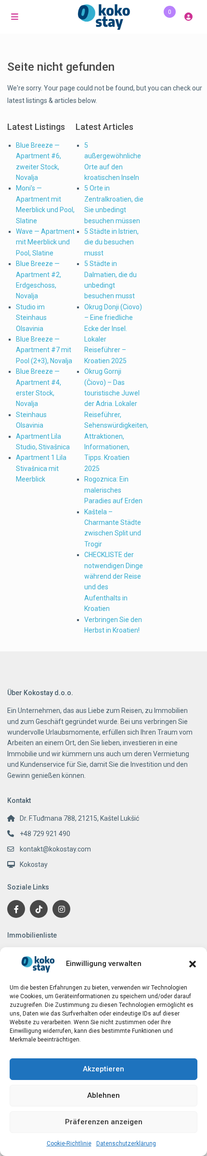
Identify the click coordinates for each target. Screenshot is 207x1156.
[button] (192, 964)
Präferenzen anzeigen (103, 1122)
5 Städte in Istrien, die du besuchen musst (111, 242)
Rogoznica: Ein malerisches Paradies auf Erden (113, 490)
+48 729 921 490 (45, 834)
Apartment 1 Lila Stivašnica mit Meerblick (41, 468)
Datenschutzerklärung (126, 1143)
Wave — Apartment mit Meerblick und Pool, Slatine (45, 242)
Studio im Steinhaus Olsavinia (31, 317)
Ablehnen (103, 1095)
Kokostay (34, 864)
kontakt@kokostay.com (55, 849)
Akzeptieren (103, 1069)
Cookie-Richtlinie (69, 1143)
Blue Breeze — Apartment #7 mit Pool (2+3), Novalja (44, 350)
